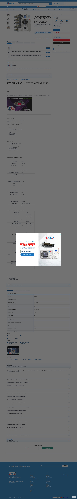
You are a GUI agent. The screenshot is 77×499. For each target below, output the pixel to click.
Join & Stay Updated (27, 254)
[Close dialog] (59, 234)
